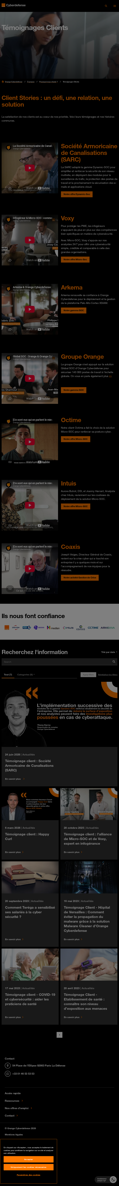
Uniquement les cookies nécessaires (28, 1167)
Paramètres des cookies (28, 1175)
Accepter (28, 1159)
